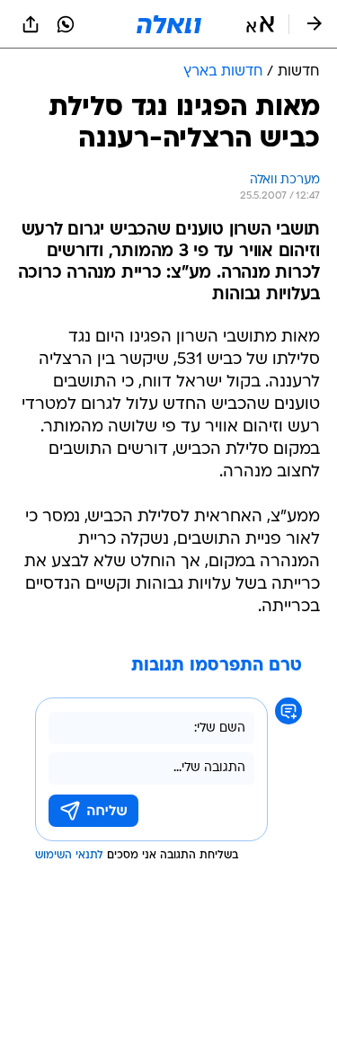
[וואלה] (169, 24)
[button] (260, 24)
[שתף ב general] (30, 24)
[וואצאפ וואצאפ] (66, 24)
